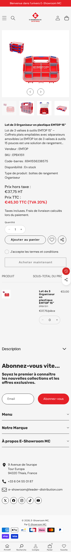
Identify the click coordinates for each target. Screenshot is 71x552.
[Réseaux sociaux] (66, 279)
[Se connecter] (57, 18)
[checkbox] (31, 252)
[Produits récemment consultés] (66, 271)
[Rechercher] (13, 18)
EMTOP (23, 149)
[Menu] (4, 18)
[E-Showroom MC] (35, 18)
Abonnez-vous (53, 399)
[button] (66, 18)
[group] (9, 108)
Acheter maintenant (35, 262)
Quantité (10, 222)
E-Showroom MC (40, 520)
